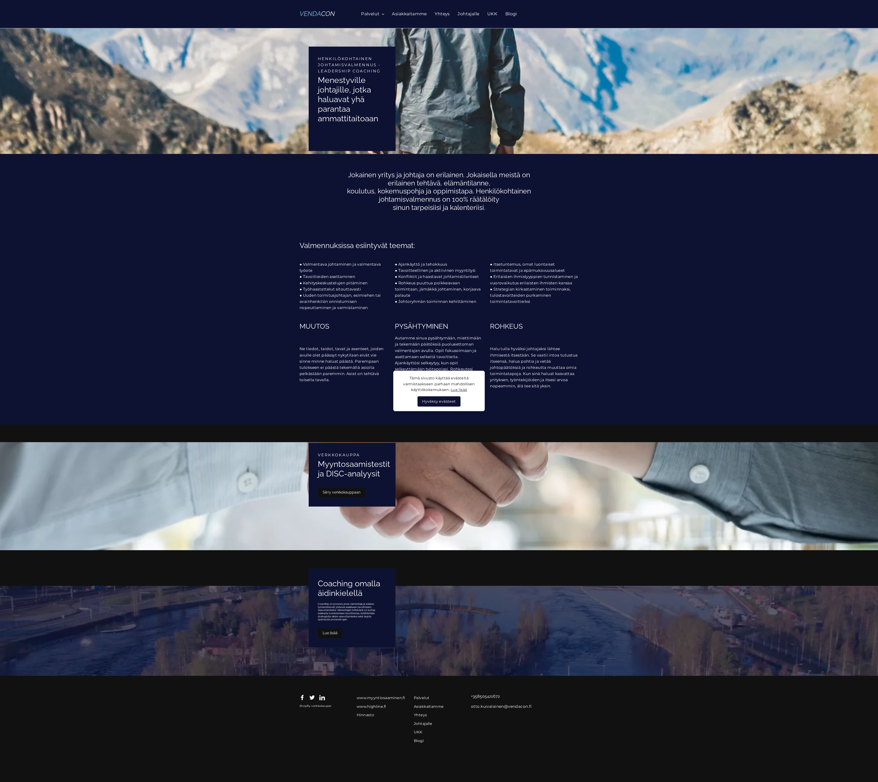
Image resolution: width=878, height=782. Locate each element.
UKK (492, 13)
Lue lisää (459, 390)
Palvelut (371, 13)
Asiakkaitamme (409, 13)
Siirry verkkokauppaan (341, 492)
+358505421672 (485, 696)
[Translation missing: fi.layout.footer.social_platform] (302, 697)
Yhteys (442, 13)
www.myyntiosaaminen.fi (381, 698)
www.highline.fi (371, 706)
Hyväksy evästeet (439, 401)
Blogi (511, 13)
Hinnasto (365, 715)
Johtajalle (468, 13)
